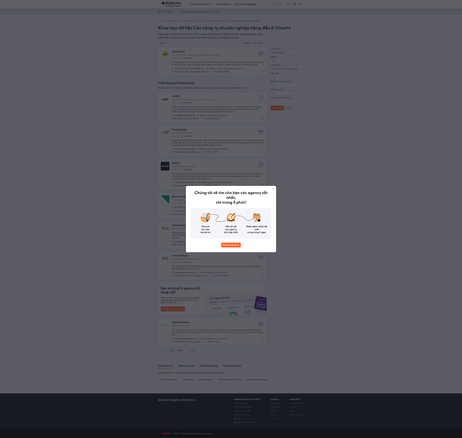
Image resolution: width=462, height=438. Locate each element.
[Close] (273, 189)
